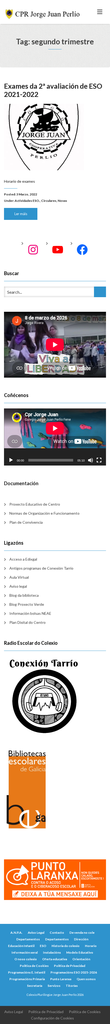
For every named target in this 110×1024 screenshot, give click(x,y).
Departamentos (28, 939)
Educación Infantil (21, 946)
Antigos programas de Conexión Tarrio (41, 568)
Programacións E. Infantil (26, 972)
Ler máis (20, 214)
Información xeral (24, 952)
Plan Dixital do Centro (27, 622)
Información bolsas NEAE (30, 613)
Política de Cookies (34, 966)
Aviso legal (18, 586)
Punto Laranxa (60, 979)
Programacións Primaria (27, 979)
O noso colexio (25, 959)
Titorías (72, 986)
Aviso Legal (36, 933)
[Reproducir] (11, 460)
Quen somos (86, 979)
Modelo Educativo (79, 952)
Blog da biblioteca (24, 595)
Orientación (81, 959)
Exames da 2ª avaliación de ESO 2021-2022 (53, 90)
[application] (55, 437)
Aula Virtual (19, 577)
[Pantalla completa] (99, 460)
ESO (43, 946)
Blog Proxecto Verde (26, 604)
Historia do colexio (66, 946)
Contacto (57, 933)
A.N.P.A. (16, 933)
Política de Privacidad (69, 966)
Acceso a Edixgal (23, 559)
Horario (91, 946)
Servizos (54, 986)
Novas (62, 201)
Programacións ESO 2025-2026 (73, 972)
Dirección (81, 939)
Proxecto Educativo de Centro (34, 504)
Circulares (48, 201)
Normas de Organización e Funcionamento (44, 513)
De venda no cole (82, 933)
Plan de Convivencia (26, 522)
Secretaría (34, 986)
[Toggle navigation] (100, 12)
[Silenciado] (90, 460)
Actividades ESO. (27, 201)
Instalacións (52, 952)
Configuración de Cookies (52, 1018)
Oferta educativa (54, 959)
